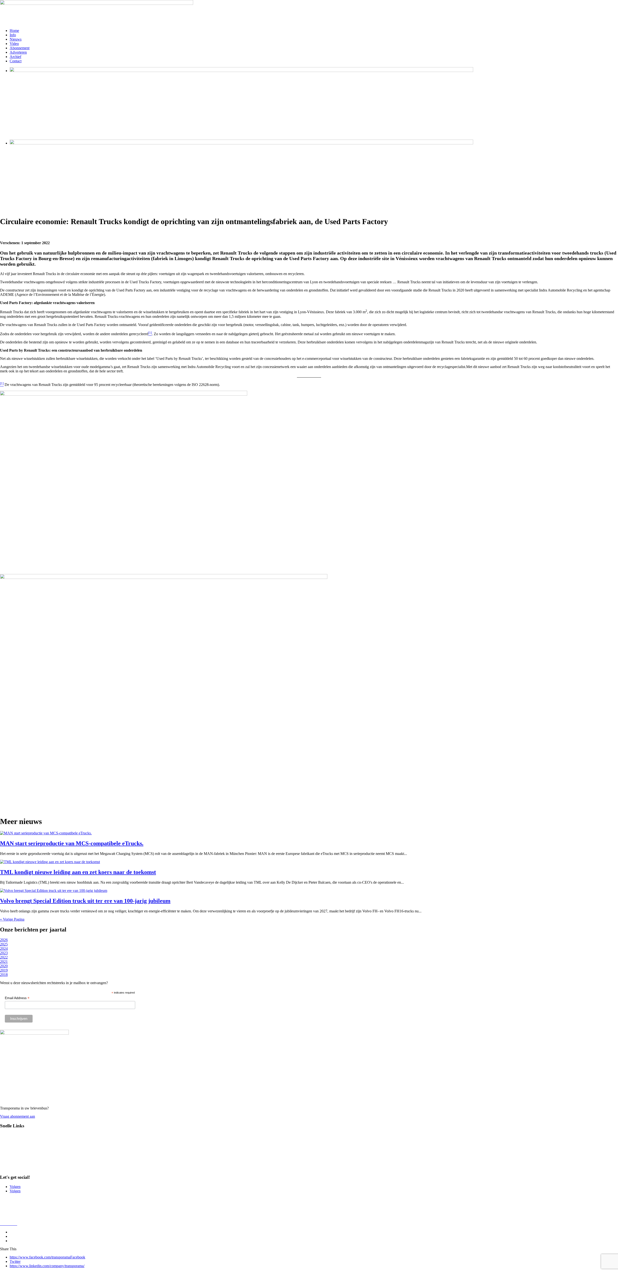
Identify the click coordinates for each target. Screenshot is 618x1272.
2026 (4, 940)
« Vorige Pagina (12, 919)
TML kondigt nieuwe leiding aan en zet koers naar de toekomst (78, 872)
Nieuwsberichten (13, 1143)
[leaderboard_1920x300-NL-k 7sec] (241, 71)
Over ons (7, 1207)
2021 (4, 961)
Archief (15, 57)
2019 (4, 970)
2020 (4, 966)
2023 (4, 953)
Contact (15, 61)
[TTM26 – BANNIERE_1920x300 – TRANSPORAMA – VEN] (241, 143)
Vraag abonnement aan (17, 1116)
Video (14, 44)
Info (13, 35)
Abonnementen (11, 1160)
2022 (4, 957)
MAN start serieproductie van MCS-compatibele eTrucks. (71, 843)
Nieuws (15, 39)
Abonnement (19, 48)
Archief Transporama (16, 1168)
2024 (4, 948)
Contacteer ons (11, 1199)
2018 (4, 975)
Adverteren (18, 52)
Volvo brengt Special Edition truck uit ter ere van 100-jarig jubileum (85, 901)
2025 (4, 944)
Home (14, 30)
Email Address (17, 998)
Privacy (6, 1216)
